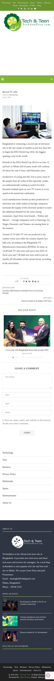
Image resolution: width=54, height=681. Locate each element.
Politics (39, 3)
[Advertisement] (27, 56)
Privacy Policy (9, 474)
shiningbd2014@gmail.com (22, 578)
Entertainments (9, 495)
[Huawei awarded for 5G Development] (10, 636)
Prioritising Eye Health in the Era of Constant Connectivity (33, 603)
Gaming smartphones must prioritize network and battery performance (33, 618)
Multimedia (23, 5)
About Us (7, 502)
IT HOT (32, 5)
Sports (32, 3)
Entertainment (23, 3)
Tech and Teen (13, 95)
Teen (14, 3)
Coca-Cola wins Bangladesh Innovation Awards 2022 (27, 350)
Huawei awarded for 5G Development (33, 632)
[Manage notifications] (48, 675)
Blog (39, 5)
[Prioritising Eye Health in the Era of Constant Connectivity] (10, 606)
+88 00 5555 (16, 587)
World (15, 5)
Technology (6, 3)
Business (47, 3)
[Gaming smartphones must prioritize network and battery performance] (10, 621)
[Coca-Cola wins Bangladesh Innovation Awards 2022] (27, 331)
